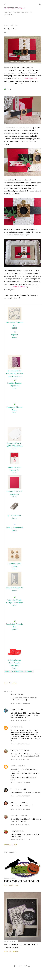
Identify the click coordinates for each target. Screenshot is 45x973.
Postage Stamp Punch (14, 528)
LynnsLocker (16, 766)
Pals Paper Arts (31, 78)
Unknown (14, 727)
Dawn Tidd (15, 710)
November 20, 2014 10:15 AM (20, 720)
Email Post (12, 683)
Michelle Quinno (17, 816)
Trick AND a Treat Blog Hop (21, 881)
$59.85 (14, 668)
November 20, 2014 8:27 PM (20, 796)
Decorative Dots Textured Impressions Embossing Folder (14, 373)
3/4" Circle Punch (14, 515)
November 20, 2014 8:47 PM (20, 809)
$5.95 (14, 473)
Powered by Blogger (24, 966)
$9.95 (14, 388)
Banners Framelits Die (14, 588)
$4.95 (14, 412)
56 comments (13, 885)
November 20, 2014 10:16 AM (20, 744)
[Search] (40, 3)
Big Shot (14, 335)
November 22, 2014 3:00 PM (20, 840)
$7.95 (14, 448)
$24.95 (14, 328)
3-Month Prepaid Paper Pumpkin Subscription (14, 663)
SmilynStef (15, 831)
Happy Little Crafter (18, 750)
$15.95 (14, 530)
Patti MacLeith (17, 802)
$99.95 (14, 337)
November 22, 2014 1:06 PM (20, 824)
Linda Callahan (16, 789)
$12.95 (14, 518)
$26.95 (14, 590)
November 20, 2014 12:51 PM (20, 759)
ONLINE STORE (19, 287)
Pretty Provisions (14, 8)
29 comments (13, 951)
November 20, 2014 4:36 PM (20, 783)
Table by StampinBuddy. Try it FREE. (19, 671)
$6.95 (14, 497)
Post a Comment (10, 845)
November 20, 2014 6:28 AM (20, 703)
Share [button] (6, 683)
